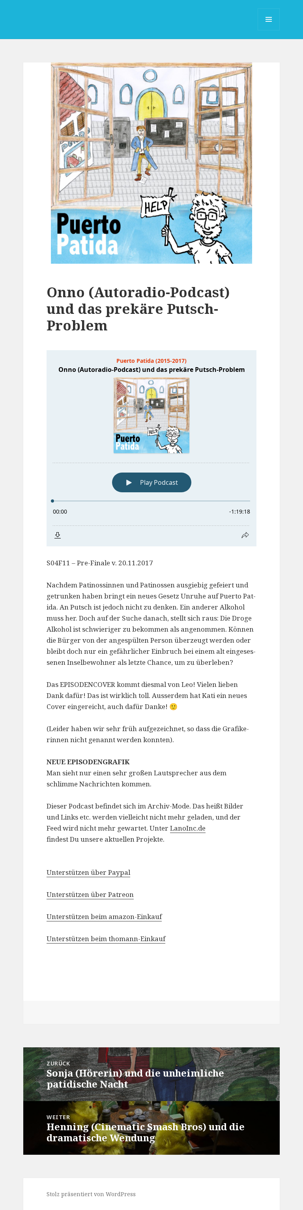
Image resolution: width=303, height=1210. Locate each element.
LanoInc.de (188, 828)
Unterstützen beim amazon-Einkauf (104, 916)
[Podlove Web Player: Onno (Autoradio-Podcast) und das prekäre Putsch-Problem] (151, 448)
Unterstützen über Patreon (90, 894)
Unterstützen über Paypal (88, 872)
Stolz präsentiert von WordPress (91, 1194)
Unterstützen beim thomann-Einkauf (106, 938)
